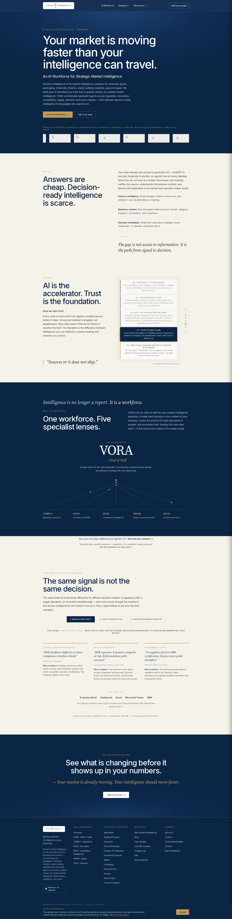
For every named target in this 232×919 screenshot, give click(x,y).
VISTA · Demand (80, 863)
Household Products (113, 855)
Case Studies (140, 842)
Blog (137, 837)
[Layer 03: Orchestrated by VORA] (185, 318)
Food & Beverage (112, 846)
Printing (107, 873)
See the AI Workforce (57, 114)
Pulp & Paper (109, 878)
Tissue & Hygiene (112, 883)
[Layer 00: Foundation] (185, 327)
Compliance (114, 716)
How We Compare (143, 846)
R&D (127, 716)
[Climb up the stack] (185, 309)
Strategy (138, 716)
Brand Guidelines (172, 851)
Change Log (140, 851)
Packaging (108, 864)
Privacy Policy (123, 915)
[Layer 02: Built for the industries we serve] (185, 321)
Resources (139, 5)
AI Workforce (108, 5)
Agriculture (108, 832)
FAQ (136, 855)
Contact (168, 846)
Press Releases (141, 860)
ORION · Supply (80, 858)
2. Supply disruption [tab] (111, 619)
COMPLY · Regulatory (82, 842)
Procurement (152, 716)
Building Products (111, 837)
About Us (169, 832)
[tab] (148, 287)
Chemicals (108, 842)
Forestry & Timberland (114, 851)
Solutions (123, 5)
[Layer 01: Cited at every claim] (186, 324)
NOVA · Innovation (81, 846)
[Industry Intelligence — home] (58, 5)
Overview (77, 832)
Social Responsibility (174, 842)
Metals (107, 860)
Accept (182, 912)
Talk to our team (178, 6)
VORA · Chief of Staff (82, 837)
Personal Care (110, 869)
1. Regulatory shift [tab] (80, 619)
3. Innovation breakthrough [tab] (146, 619)
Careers (168, 837)
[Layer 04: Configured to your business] (185, 315)
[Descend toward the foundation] (185, 332)
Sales (105, 716)
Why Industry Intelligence (146, 832)
